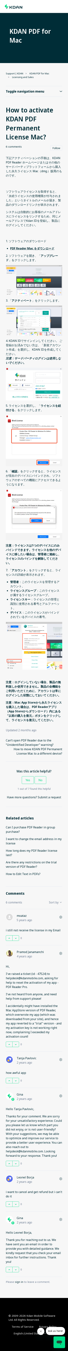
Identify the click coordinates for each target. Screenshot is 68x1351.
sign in (19, 1282)
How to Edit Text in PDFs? (23, 874)
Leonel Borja (25, 1177)
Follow (56, 148)
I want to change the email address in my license (34, 841)
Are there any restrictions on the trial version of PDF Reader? (31, 864)
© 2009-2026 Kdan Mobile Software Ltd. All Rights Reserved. (32, 1318)
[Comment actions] (61, 917)
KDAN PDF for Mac (39, 73)
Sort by (54, 902)
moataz (22, 916)
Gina (20, 1094)
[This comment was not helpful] (15, 938)
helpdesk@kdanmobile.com (24, 978)
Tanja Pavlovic (26, 1058)
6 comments (14, 146)
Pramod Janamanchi (30, 952)
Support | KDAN (14, 73)
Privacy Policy (47, 1326)
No (40, 780)
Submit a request (49, 797)
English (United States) (29, 1333)
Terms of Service (23, 1326)
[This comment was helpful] (9, 938)
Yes (28, 780)
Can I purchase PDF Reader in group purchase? (30, 829)
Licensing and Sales (23, 77)
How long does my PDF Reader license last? (31, 853)
